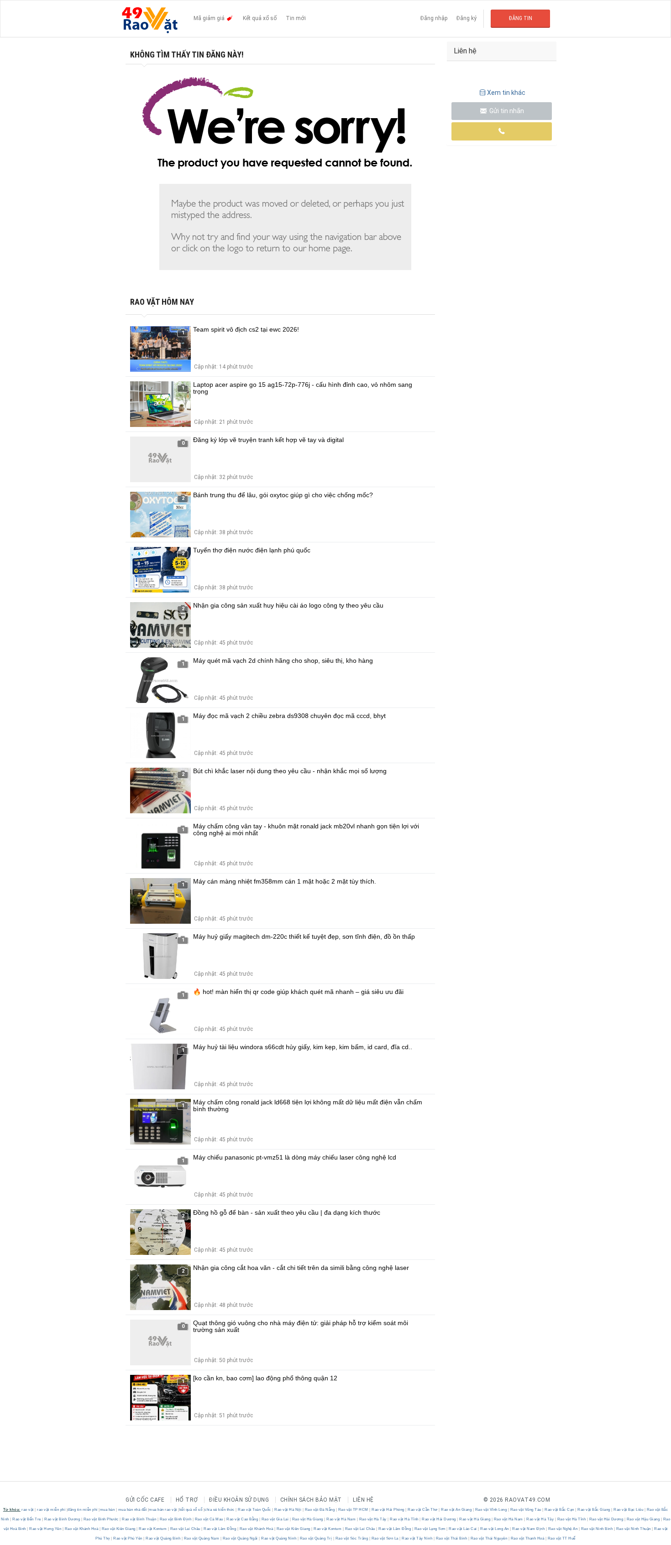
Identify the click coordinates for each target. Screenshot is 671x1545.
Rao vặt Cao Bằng (242, 1519)
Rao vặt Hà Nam (341, 1519)
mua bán (107, 1510)
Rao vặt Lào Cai (463, 1529)
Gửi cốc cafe (145, 1500)
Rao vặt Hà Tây (373, 1519)
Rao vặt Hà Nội (288, 1510)
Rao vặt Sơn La (384, 1538)
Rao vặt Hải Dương (439, 1519)
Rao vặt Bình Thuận (139, 1519)
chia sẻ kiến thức (219, 1510)
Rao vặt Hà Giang (307, 1519)
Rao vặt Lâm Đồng (220, 1529)
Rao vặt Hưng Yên (45, 1529)
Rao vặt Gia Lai (275, 1519)
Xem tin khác (506, 92)
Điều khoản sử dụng (239, 1500)
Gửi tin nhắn (506, 110)
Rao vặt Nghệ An (563, 1529)
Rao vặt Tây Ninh (417, 1538)
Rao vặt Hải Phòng (388, 1510)
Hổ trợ (187, 1500)
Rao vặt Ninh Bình (597, 1529)
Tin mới (296, 18)
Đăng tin (520, 18)
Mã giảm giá (210, 18)
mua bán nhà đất (132, 1510)
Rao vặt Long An (494, 1529)
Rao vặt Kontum (153, 1529)
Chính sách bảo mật (311, 1500)
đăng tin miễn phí (83, 1510)
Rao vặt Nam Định (528, 1529)
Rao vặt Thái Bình (451, 1538)
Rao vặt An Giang (456, 1510)
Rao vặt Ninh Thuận (633, 1529)
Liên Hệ (363, 1500)
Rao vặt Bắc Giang (594, 1510)
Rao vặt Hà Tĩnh (404, 1519)
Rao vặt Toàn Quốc (255, 1510)
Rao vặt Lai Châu (185, 1529)
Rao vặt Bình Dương (62, 1519)
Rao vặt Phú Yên (128, 1538)
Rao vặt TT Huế (561, 1538)
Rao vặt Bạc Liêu (629, 1510)
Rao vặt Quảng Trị (316, 1538)
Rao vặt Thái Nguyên (488, 1538)
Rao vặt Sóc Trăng (351, 1538)
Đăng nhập (433, 18)
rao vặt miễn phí (51, 1510)
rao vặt (27, 1510)
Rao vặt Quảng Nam (201, 1538)
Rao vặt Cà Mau (209, 1519)
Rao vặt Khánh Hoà (81, 1529)
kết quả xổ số (191, 1510)
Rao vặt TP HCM (353, 1510)
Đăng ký (466, 18)
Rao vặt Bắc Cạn (560, 1510)
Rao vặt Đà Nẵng (320, 1510)
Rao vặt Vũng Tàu (525, 1510)
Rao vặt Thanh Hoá (527, 1538)
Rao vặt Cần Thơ (423, 1510)
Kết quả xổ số (260, 18)
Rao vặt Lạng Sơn (429, 1529)
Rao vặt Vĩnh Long (491, 1510)
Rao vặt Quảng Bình (163, 1538)
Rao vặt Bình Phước (101, 1519)
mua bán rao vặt (163, 1510)
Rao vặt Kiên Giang (118, 1529)
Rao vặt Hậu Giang (643, 1519)
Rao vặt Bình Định (175, 1519)
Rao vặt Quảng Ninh (279, 1538)
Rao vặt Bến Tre (26, 1519)
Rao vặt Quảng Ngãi (240, 1538)
